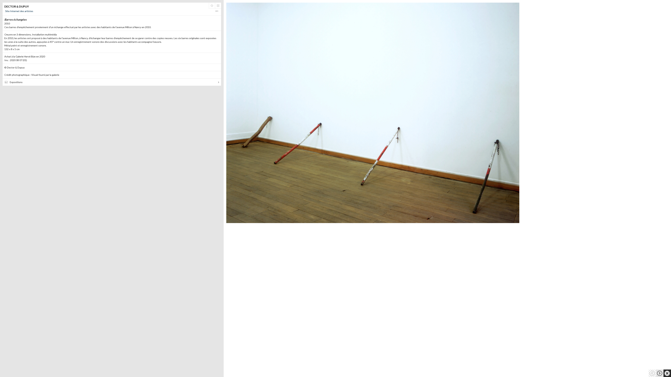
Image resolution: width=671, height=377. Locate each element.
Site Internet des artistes (19, 11)
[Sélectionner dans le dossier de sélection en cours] (212, 6)
